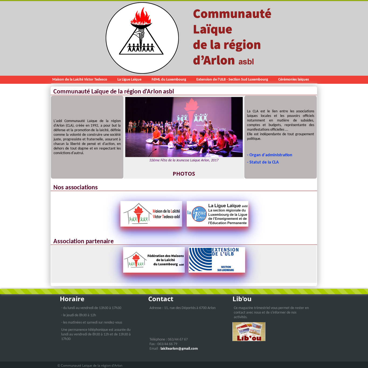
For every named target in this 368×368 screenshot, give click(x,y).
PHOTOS (184, 173)
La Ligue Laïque (129, 80)
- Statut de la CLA (263, 162)
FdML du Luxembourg (169, 80)
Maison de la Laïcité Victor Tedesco (79, 80)
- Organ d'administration (269, 155)
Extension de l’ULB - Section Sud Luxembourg (232, 80)
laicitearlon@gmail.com (179, 349)
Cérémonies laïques (293, 80)
